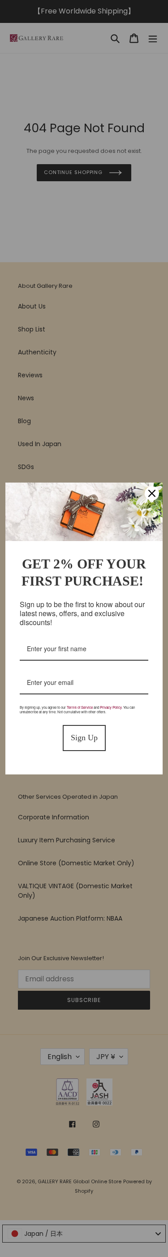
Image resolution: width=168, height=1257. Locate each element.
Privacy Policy (110, 707)
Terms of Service (80, 707)
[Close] (152, 493)
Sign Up (84, 737)
